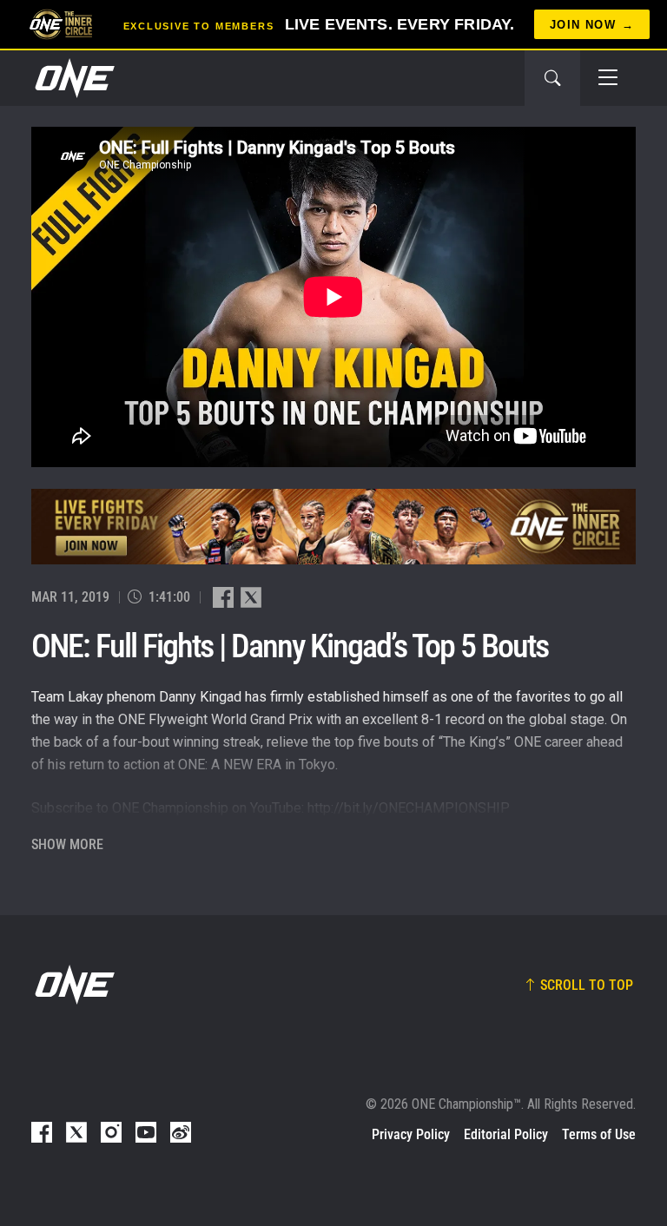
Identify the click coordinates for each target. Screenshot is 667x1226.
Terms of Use (599, 1134)
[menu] (608, 78)
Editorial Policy (506, 1134)
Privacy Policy (411, 1134)
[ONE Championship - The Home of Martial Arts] (73, 78)
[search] (552, 78)
